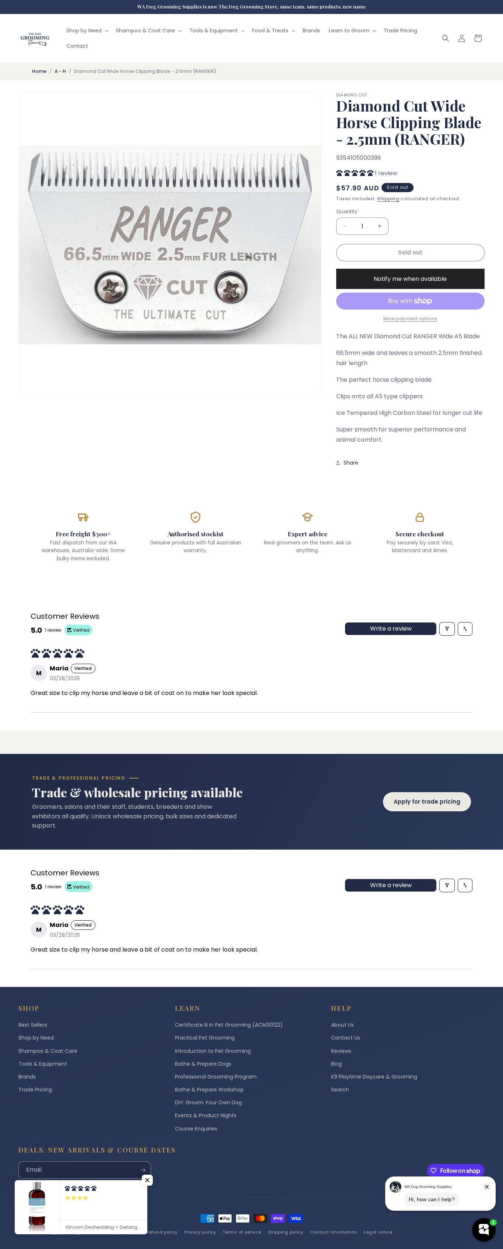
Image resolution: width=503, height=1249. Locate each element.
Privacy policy (200, 1232)
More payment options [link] (410, 318)
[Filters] (447, 629)
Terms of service (242, 1232)
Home (39, 71)
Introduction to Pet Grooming (213, 1051)
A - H (60, 71)
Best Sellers (32, 1025)
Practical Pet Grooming (205, 1037)
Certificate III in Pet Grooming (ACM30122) (229, 1025)
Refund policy (161, 1232)
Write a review (391, 628)
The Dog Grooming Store (66, 1232)
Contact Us (345, 1037)
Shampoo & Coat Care (47, 1051)
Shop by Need (36, 1037)
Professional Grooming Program (216, 1076)
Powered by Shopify (117, 1232)
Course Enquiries (196, 1128)
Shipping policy (285, 1232)
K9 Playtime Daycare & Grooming (374, 1076)
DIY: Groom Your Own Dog (208, 1102)
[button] (87, 30)
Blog (336, 1064)
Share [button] (351, 462)
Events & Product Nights (205, 1115)
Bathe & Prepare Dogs (203, 1064)
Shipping (388, 198)
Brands (27, 1076)
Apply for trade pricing (427, 801)
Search (340, 1089)
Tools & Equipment (42, 1064)
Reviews (341, 1051)
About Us (342, 1025)
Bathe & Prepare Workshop (209, 1089)
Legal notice (378, 1232)
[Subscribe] (142, 1170)
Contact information (333, 1232)
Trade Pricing (35, 1089)
